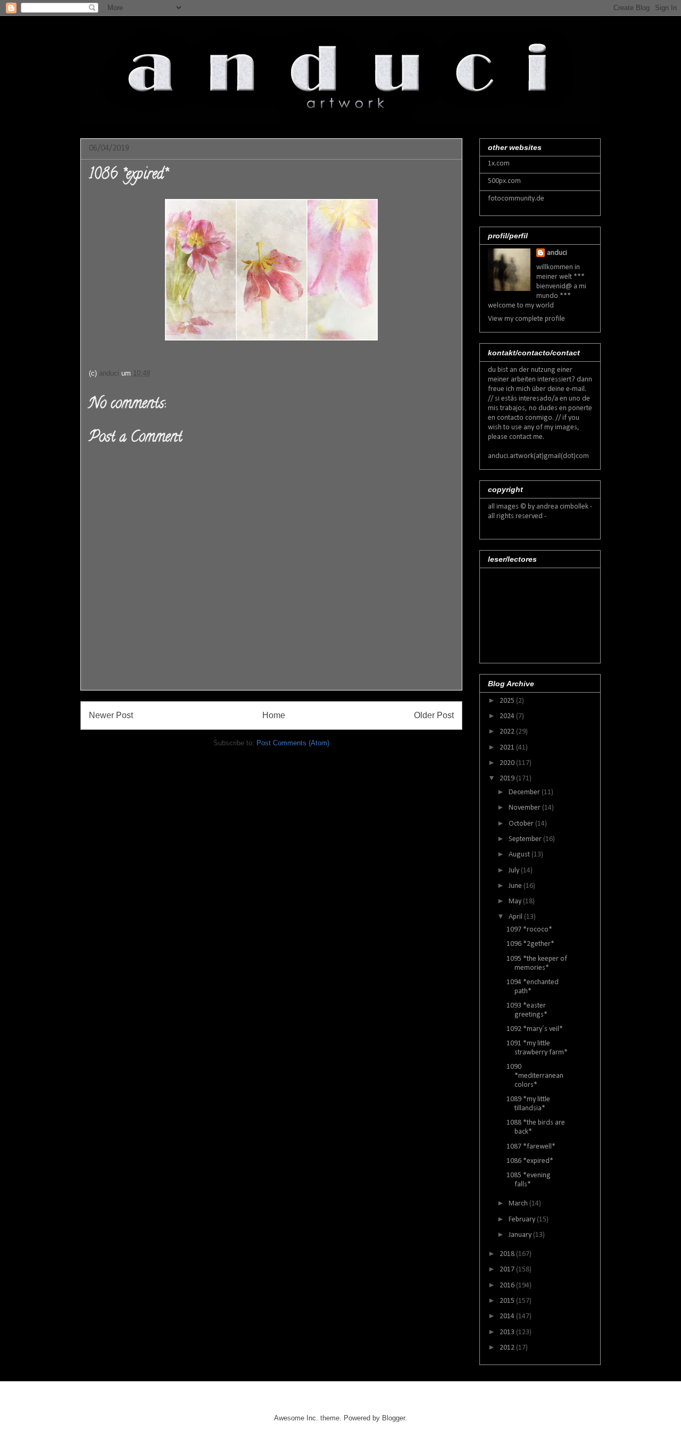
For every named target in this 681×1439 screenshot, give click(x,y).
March (519, 1204)
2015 (508, 1301)
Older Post (434, 715)
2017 (508, 1270)
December (525, 792)
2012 (508, 1348)
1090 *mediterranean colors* (534, 1076)
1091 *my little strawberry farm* (537, 1048)
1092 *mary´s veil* (534, 1029)
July (515, 871)
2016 (508, 1286)
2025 (508, 701)
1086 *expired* (529, 1161)
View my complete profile (526, 319)
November (525, 808)
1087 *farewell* (530, 1147)
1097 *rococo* (529, 930)
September (526, 839)
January (521, 1235)
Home (273, 715)
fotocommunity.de (516, 199)
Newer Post (111, 715)
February (523, 1220)
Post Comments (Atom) (292, 743)
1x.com (499, 164)
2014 (508, 1316)
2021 (508, 748)
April (516, 917)
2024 (508, 716)
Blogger (393, 1418)
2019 (508, 779)
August (520, 855)
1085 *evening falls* (528, 1179)
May (516, 901)
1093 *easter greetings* (526, 1010)
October (522, 824)
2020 (508, 763)
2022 (508, 732)
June (516, 886)
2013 (508, 1332)
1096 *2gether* (530, 944)
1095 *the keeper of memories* (536, 963)
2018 (508, 1254)
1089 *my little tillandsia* (528, 1103)
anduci (557, 253)
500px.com (504, 181)
